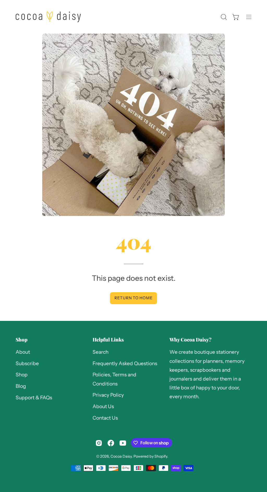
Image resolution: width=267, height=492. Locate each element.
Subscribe (27, 363)
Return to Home (133, 297)
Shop (21, 339)
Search (100, 352)
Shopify (160, 456)
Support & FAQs (34, 398)
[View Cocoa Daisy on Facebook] (111, 443)
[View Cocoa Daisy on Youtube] (123, 443)
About (23, 352)
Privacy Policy (108, 395)
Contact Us (105, 418)
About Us (103, 406)
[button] (223, 17)
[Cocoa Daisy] (48, 17)
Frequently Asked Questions (125, 363)
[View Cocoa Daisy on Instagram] (99, 443)
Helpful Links (108, 339)
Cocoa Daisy (121, 456)
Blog (21, 386)
